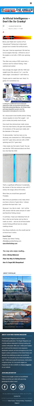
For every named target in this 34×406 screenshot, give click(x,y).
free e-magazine (26, 365)
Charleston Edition (9, 299)
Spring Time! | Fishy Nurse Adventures (14, 287)
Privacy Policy (20, 400)
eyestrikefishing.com (10, 243)
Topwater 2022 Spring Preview (16, 315)
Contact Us (17, 396)
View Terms (11, 400)
